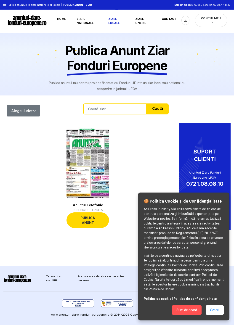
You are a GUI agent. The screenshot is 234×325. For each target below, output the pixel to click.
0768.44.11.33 (222, 4)
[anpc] (78, 303)
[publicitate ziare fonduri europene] (27, 20)
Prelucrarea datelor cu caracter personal (100, 278)
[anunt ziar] (17, 278)
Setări (214, 310)
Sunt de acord (186, 310)
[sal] (117, 303)
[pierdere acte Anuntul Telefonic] (87, 163)
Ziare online (140, 21)
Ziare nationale (85, 21)
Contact (169, 19)
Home (61, 19)
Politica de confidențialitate (195, 299)
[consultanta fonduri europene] (185, 20)
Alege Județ (21, 110)
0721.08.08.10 (203, 4)
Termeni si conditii (53, 278)
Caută (157, 108)
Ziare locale (114, 21)
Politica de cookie (157, 299)
